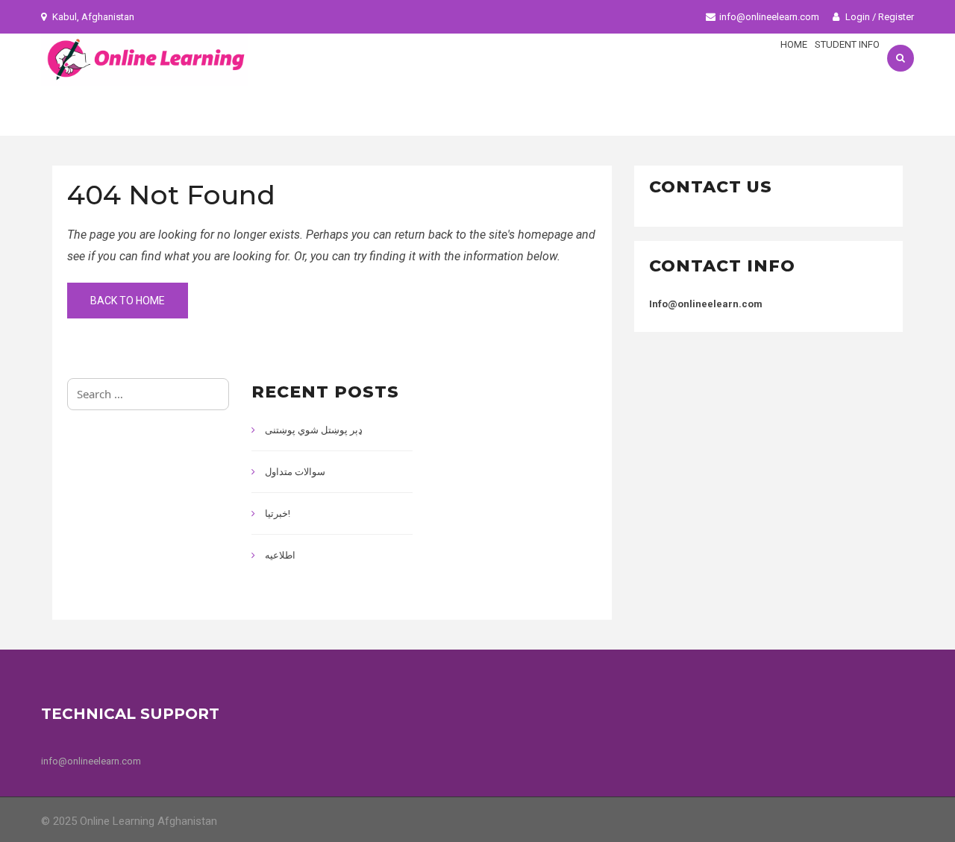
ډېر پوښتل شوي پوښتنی (314, 430)
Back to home (127, 301)
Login (856, 16)
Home (793, 44)
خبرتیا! (277, 513)
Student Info (847, 44)
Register (896, 16)
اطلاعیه (280, 555)
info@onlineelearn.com (769, 16)
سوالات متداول (295, 471)
